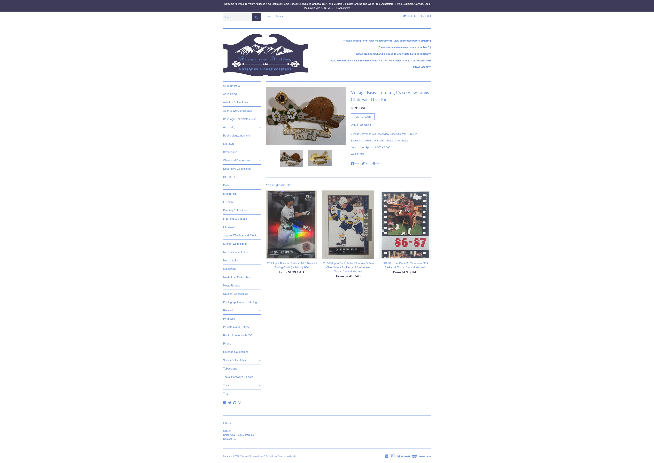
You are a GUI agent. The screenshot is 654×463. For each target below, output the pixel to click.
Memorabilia (242, 260)
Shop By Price (242, 85)
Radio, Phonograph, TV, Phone (242, 339)
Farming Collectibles (235, 210)
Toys (242, 385)
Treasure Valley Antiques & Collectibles (258, 455)
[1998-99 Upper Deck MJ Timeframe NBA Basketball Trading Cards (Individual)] (405, 224)
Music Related (242, 285)
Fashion (242, 202)
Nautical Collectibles (235, 294)
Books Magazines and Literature (242, 139)
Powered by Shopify (287, 455)
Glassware (242, 227)
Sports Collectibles (242, 360)
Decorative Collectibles (242, 169)
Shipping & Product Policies (238, 434)
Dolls (242, 185)
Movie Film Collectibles (237, 277)
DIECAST (242, 177)
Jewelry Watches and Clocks (242, 235)
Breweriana (242, 152)
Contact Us (229, 439)
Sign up (280, 16)
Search (227, 430)
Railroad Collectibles (235, 352)
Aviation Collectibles (235, 102)
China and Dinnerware (242, 160)
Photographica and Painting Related (242, 306)
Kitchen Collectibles (242, 244)
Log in (269, 16)
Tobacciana (242, 368)
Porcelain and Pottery (242, 327)
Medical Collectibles (242, 252)
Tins (225, 393)
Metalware (242, 269)
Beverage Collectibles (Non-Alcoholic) (242, 123)
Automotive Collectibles (242, 111)
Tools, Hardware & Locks (242, 377)
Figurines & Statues (242, 219)
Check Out (425, 16)
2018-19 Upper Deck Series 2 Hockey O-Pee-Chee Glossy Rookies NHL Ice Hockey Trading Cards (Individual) (348, 267)
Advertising (242, 94)
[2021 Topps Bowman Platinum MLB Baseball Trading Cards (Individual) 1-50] (291, 224)
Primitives (229, 319)
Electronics (230, 194)
